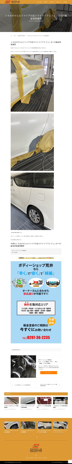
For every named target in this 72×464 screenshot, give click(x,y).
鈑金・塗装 (27, 457)
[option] (36, 428)
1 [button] (35, 437)
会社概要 (45, 457)
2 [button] (36, 437)
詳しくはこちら (49, 372)
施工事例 (14, 349)
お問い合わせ (40, 457)
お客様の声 (35, 457)
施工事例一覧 (18, 349)
